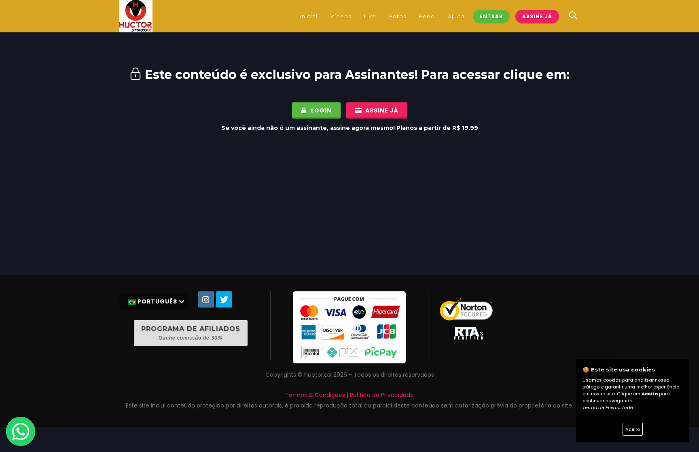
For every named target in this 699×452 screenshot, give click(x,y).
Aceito (632, 429)
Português (157, 301)
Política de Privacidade (382, 395)
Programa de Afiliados (190, 333)
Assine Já (537, 16)
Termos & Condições (315, 395)
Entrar (491, 16)
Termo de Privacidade (607, 407)
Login (320, 110)
